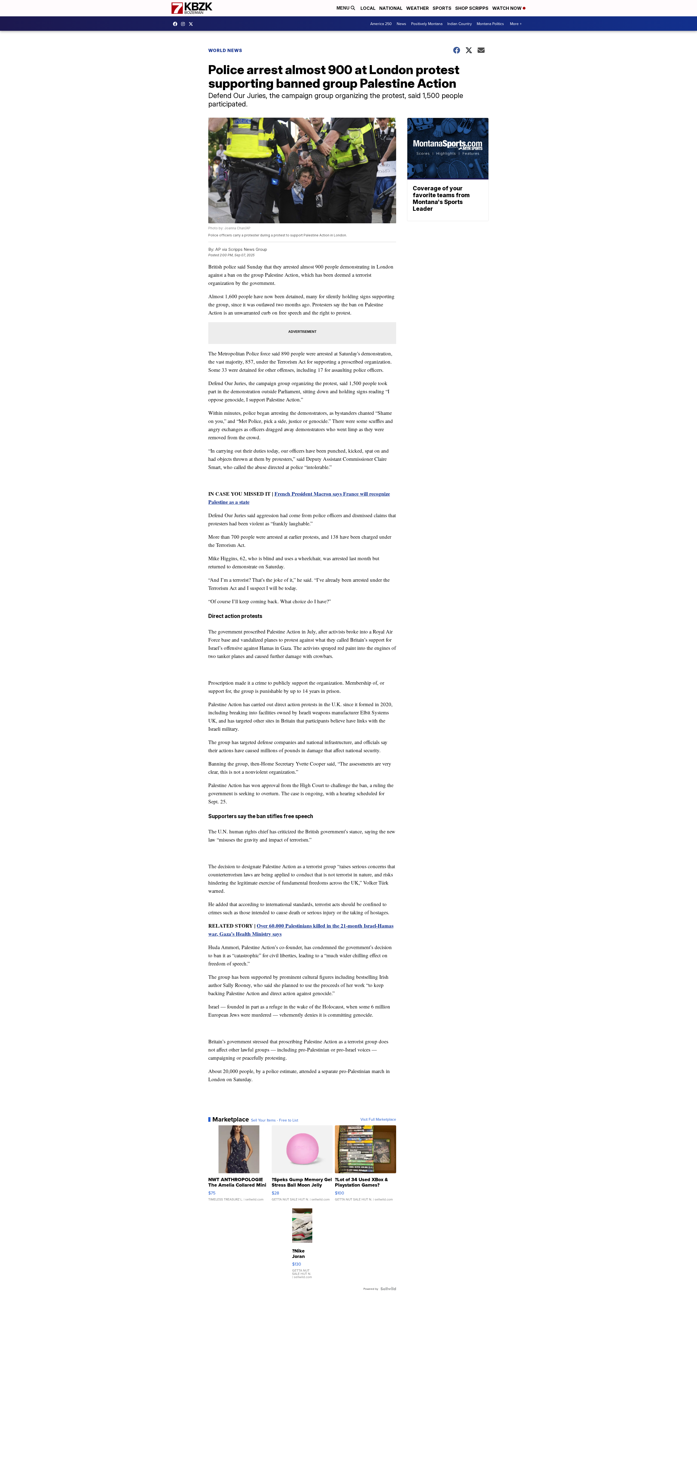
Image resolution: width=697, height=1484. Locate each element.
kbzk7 (176, 24)
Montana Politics (490, 23)
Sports (442, 8)
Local (367, 8)
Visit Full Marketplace (378, 1119)
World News (225, 50)
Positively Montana (426, 23)
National (390, 8)
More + (516, 23)
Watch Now (507, 8)
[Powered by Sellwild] (388, 1289)
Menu (344, 8)
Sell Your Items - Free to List (274, 1120)
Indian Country (459, 23)
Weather (417, 8)
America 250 (381, 23)
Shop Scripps (471, 8)
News (401, 23)
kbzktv (184, 24)
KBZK (192, 24)
